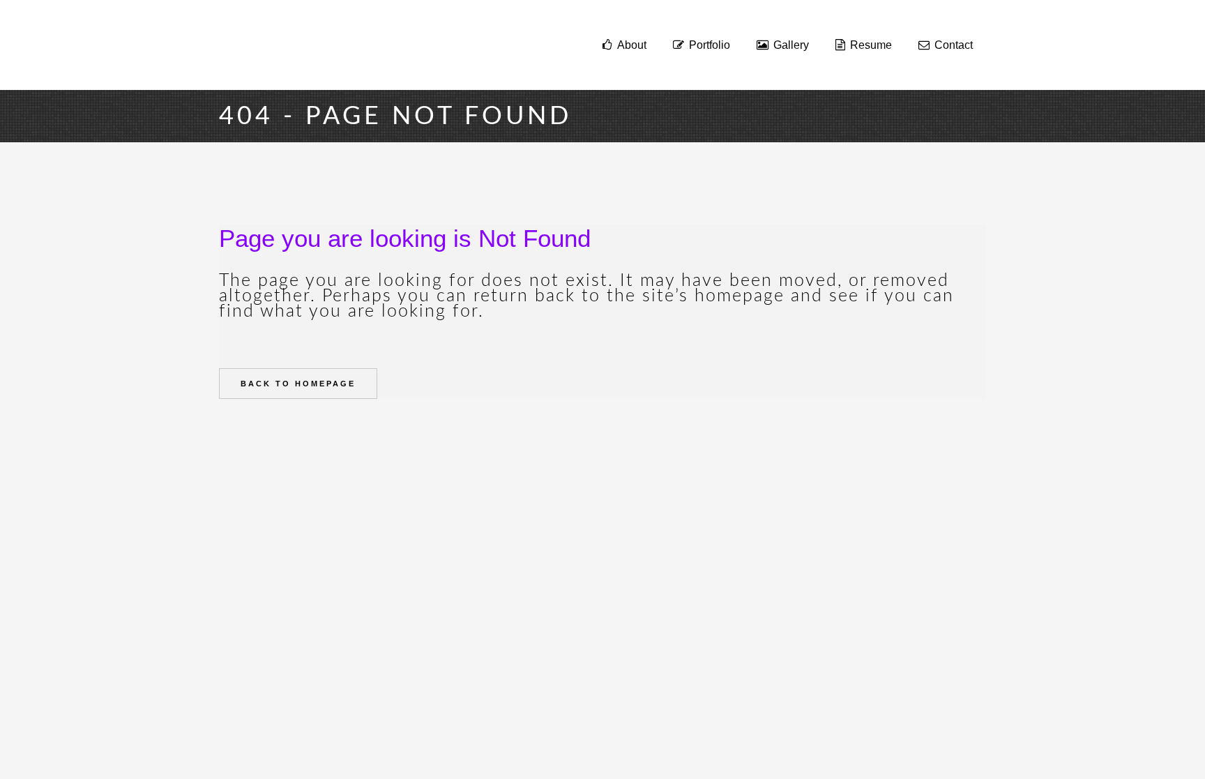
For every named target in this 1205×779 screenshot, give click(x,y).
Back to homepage (298, 383)
